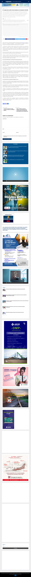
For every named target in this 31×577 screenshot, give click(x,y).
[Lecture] (3, 282)
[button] (15, 174)
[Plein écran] (27, 282)
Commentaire (5, 118)
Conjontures (8, 1)
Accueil (3, 8)
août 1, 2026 (4, 297)
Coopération (6, 8)
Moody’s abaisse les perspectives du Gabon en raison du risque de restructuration (15, 312)
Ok (15, 575)
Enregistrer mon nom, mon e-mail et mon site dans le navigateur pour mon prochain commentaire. (15, 136)
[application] (15, 174)
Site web (17, 132)
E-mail (4, 132)
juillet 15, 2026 (4, 303)
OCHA (23, 42)
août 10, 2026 (4, 291)
